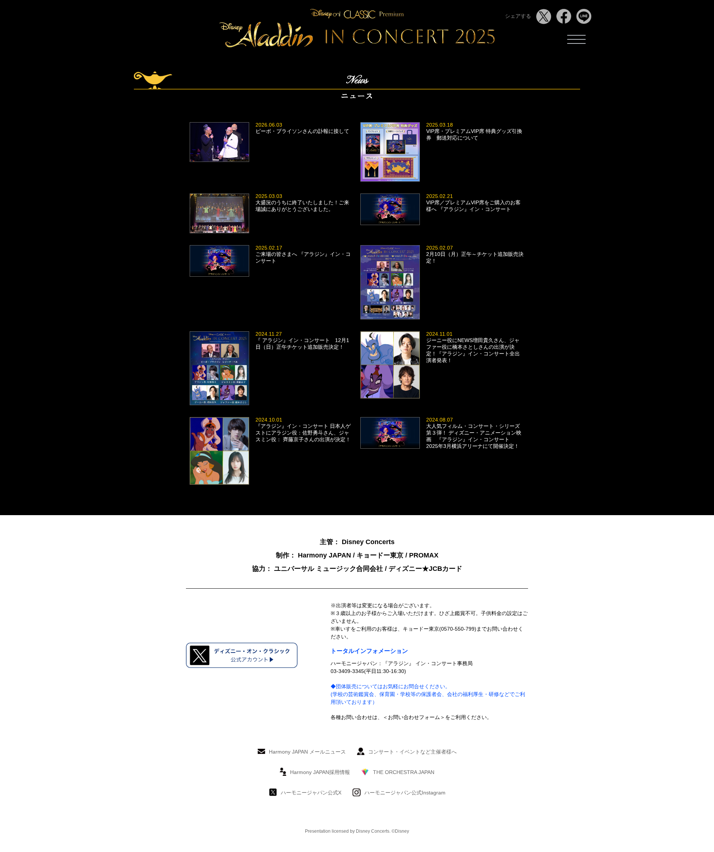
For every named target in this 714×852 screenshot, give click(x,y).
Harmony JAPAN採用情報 (320, 772)
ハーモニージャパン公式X (311, 793)
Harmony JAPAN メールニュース (307, 752)
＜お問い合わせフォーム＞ (414, 717)
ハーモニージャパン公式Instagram (405, 793)
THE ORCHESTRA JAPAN (403, 772)
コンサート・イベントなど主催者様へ (412, 752)
